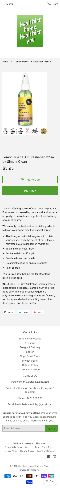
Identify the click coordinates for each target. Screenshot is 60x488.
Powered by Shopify (29, 470)
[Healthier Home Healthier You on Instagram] (54, 457)
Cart (55, 3)
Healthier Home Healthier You (33, 466)
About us (30, 343)
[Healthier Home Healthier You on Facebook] (49, 457)
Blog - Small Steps (30, 356)
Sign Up (51, 428)
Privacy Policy (30, 360)
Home (5, 61)
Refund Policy (30, 365)
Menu (9, 3)
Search (30, 351)
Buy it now (30, 190)
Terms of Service (30, 369)
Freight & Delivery (30, 347)
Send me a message (30, 338)
